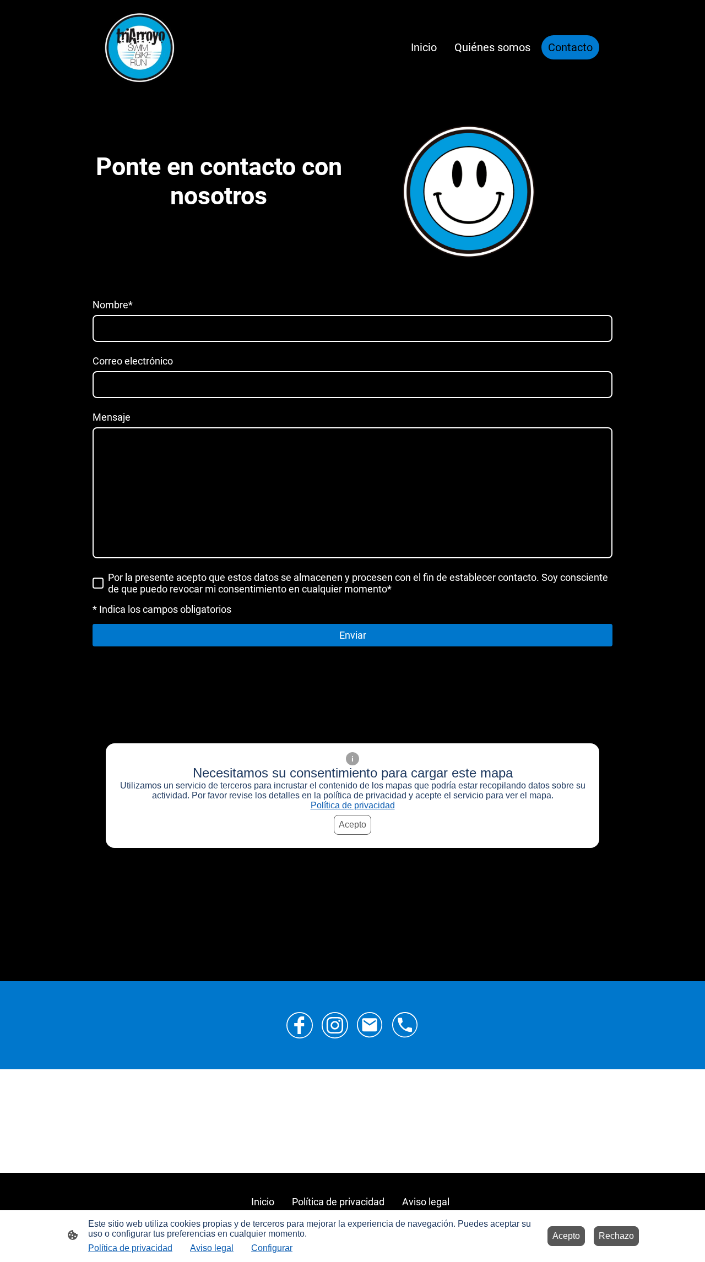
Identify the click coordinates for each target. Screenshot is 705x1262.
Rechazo (616, 1236)
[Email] (370, 1025)
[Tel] (405, 1025)
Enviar (352, 635)
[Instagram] (335, 1025)
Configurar (271, 1248)
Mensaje (112, 417)
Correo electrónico (133, 361)
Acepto (352, 824)
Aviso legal (212, 1248)
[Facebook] (299, 1025)
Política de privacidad (353, 805)
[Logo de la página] (139, 47)
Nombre (113, 305)
